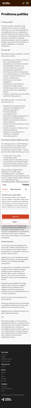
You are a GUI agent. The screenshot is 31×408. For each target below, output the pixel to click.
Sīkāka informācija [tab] (15, 189)
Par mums (3, 354)
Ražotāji (3, 372)
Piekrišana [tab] (5, 189)
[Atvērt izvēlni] (27, 3)
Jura (2, 374)
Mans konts (4, 386)
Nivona (3, 376)
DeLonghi (3, 381)
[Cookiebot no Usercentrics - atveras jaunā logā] (22, 185)
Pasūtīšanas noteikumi (6, 359)
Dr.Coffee (3, 378)
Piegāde (3, 357)
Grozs (2, 390)
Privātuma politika (5, 361)
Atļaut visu (15, 216)
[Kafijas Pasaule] (6, 399)
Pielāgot (14, 221)
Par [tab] (26, 189)
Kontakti (3, 366)
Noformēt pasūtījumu (6, 388)
